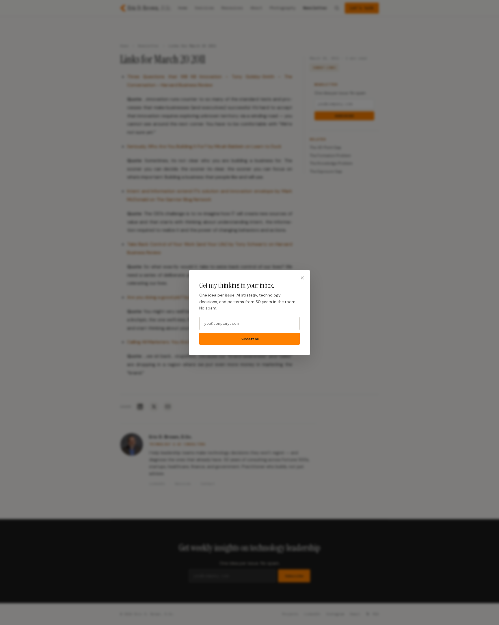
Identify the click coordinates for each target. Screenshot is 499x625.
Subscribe (250, 339)
